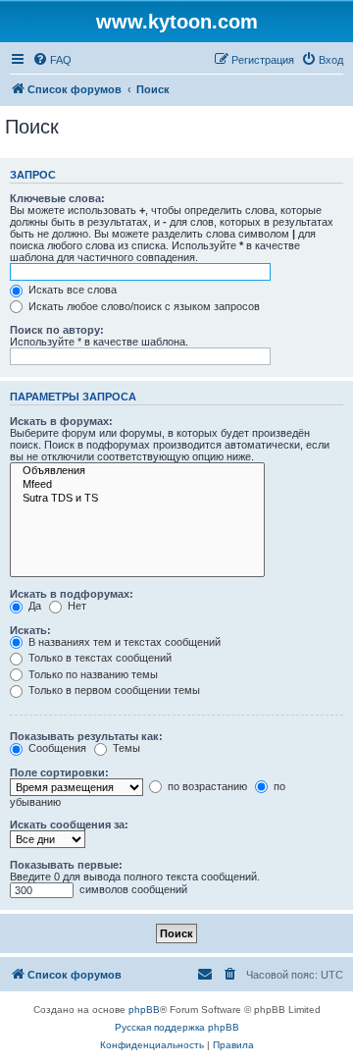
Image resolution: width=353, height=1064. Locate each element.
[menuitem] (52, 60)
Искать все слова (71, 289)
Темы (125, 748)
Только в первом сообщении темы (112, 690)
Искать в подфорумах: (71, 594)
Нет (75, 606)
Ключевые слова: (57, 198)
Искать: (30, 630)
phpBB (144, 1009)
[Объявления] (137, 471)
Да (33, 606)
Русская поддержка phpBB (177, 1027)
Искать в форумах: (61, 421)
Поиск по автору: (57, 330)
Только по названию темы (91, 674)
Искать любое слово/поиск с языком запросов (142, 306)
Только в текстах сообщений (98, 658)
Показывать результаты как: (86, 736)
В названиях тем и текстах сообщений (123, 642)
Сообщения (55, 748)
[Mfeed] (137, 485)
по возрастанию (206, 786)
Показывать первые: (66, 865)
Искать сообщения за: (69, 824)
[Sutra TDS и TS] (137, 498)
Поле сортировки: (59, 772)
